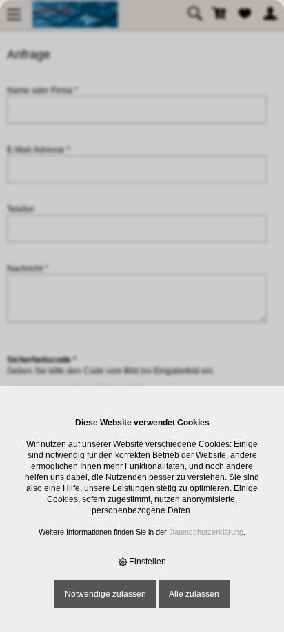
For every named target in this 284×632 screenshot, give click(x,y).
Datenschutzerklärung (206, 532)
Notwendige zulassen (105, 594)
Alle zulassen (194, 594)
